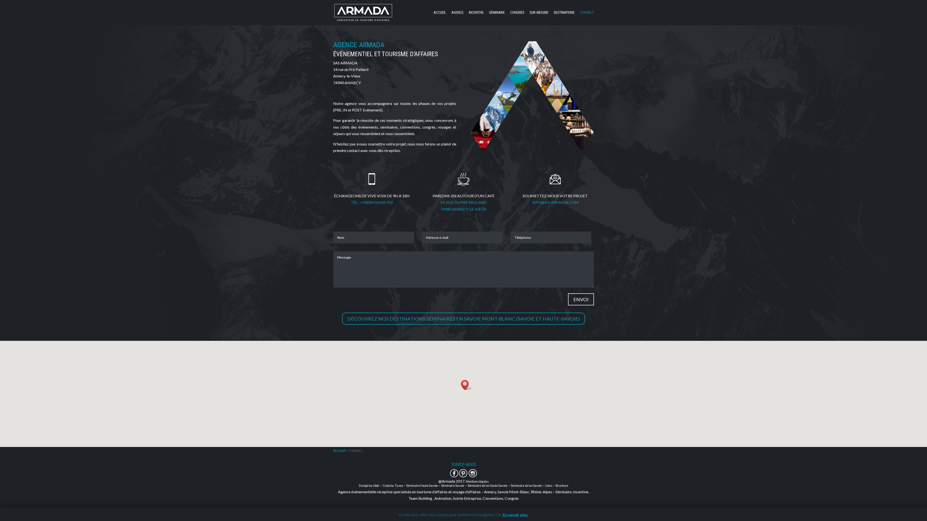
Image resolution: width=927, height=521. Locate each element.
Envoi (581, 299)
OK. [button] (499, 514)
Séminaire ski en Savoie (526, 485)
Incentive (476, 13)
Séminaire (497, 13)
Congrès (517, 13)
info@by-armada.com (555, 202)
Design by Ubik (369, 485)
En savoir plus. (515, 514)
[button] (466, 385)
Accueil (440, 13)
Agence (457, 13)
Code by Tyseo (393, 485)
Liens (548, 485)
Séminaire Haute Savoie (422, 485)
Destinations (564, 13)
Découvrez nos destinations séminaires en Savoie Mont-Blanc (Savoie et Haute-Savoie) (463, 319)
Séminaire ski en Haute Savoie (487, 485)
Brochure (562, 485)
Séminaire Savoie (452, 485)
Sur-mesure (539, 13)
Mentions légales (477, 481)
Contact (587, 13)
